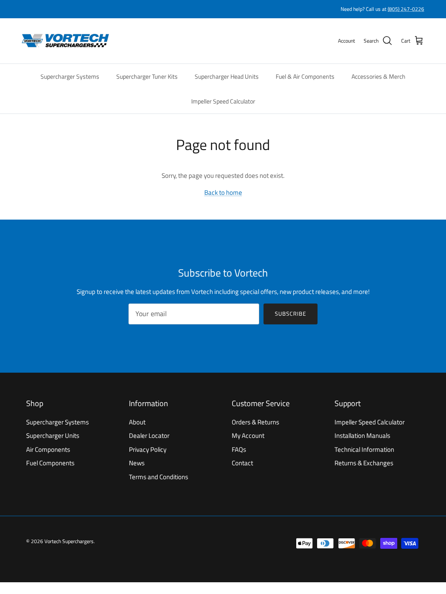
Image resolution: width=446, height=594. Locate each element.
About (137, 422)
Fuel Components (50, 463)
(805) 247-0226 (406, 9)
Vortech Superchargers (69, 541)
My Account (248, 435)
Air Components (48, 449)
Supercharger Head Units (227, 76)
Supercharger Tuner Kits (147, 76)
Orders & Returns (255, 422)
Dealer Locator (149, 435)
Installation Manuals (362, 435)
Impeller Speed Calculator (223, 101)
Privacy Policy (147, 449)
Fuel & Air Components (305, 76)
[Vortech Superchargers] (65, 41)
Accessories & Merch (378, 76)
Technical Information (364, 449)
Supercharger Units (52, 435)
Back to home (223, 192)
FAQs (239, 449)
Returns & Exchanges (363, 463)
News (137, 463)
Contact (242, 463)
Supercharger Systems (70, 76)
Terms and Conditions (158, 477)
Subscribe (290, 313)
